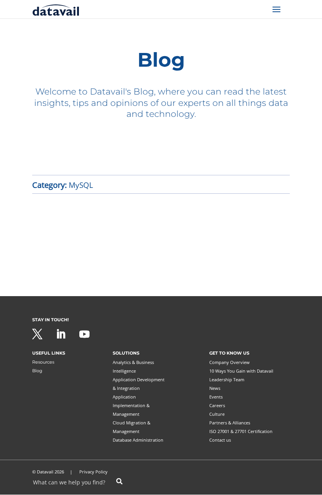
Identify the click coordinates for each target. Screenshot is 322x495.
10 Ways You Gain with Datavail (241, 371)
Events (216, 397)
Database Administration (138, 440)
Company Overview (229, 362)
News (214, 388)
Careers (217, 405)
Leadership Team (226, 379)
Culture (217, 414)
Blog (37, 370)
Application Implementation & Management (131, 405)
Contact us (220, 440)
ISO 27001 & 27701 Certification (241, 431)
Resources (43, 362)
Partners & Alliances (229, 423)
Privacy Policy (93, 472)
